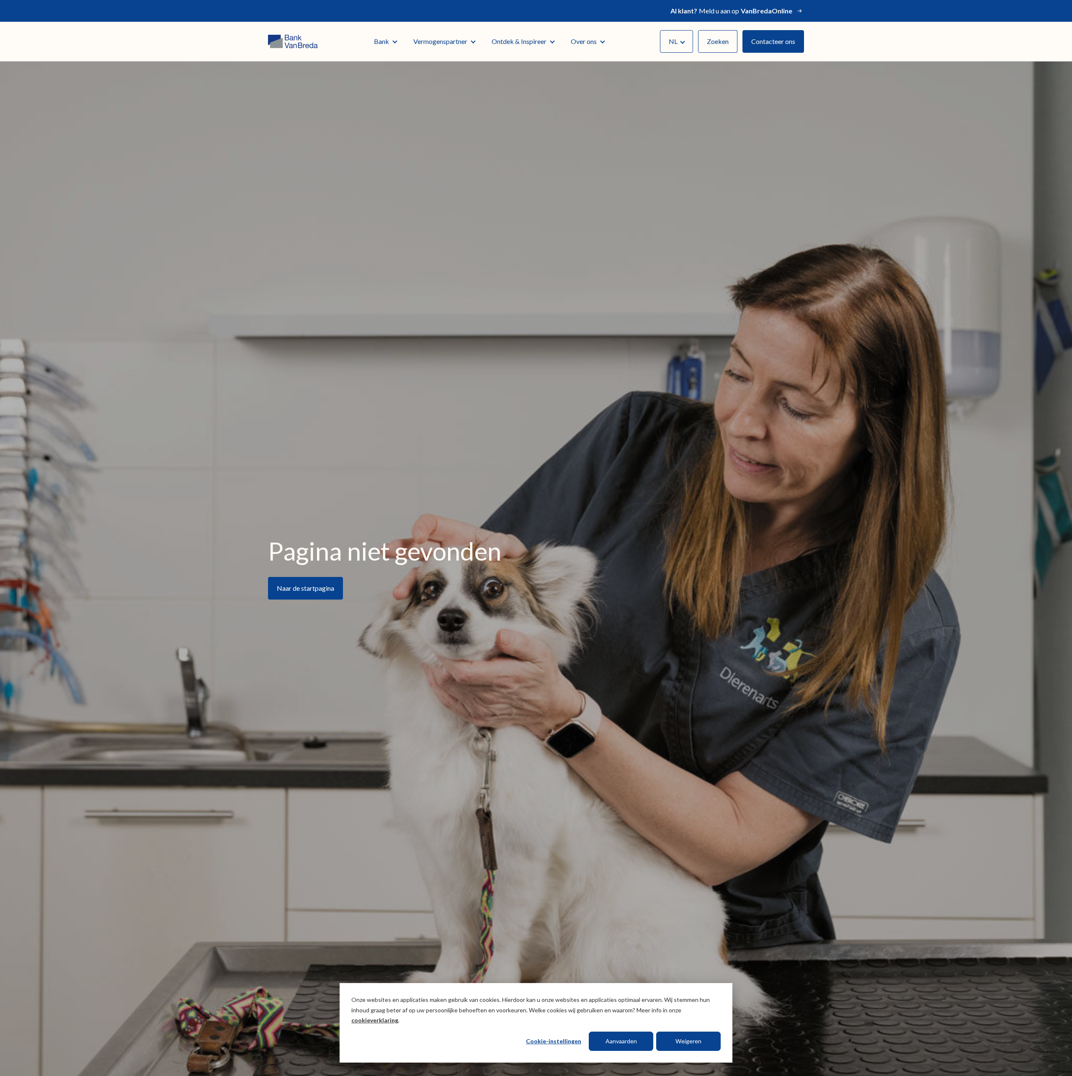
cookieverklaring (374, 1020)
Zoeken (718, 41)
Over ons (584, 41)
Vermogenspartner (440, 41)
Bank (381, 41)
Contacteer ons (773, 41)
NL (673, 41)
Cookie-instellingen (553, 1041)
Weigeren (688, 1041)
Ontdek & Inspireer (519, 41)
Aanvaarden (621, 1041)
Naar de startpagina (305, 588)
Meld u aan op (731, 11)
